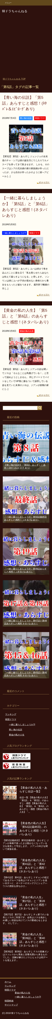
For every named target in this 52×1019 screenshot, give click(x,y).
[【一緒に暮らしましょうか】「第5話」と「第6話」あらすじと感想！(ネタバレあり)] (26, 262)
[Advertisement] (26, 47)
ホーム (8, 982)
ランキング (10, 714)
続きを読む (44, 182)
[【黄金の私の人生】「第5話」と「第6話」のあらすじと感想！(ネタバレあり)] (26, 363)
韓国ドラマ (40, 118)
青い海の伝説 (26, 118)
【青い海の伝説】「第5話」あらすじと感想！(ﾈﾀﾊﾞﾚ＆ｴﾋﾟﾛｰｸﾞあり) (24, 103)
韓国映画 (9, 1001)
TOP (14, 79)
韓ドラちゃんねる (14, 11)
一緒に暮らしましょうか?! (14, 233)
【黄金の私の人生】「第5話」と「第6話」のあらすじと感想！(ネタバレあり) (25, 316)
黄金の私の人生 (27, 331)
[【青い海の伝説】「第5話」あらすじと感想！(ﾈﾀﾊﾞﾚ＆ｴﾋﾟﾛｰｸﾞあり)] (26, 150)
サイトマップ (11, 1005)
